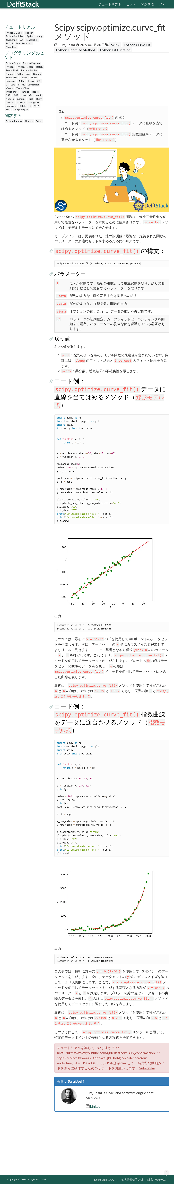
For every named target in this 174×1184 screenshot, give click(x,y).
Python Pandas (29, 70)
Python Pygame (31, 63)
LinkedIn (96, 1106)
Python (10, 66)
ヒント (131, 4)
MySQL (21, 102)
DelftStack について (106, 1179)
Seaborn (10, 81)
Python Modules (14, 36)
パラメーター (70, 274)
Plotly (34, 77)
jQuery (9, 88)
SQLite (22, 105)
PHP (15, 95)
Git (21, 39)
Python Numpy (34, 36)
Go (30, 95)
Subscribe (147, 1068)
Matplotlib (32, 39)
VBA (36, 105)
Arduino (10, 102)
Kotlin (39, 95)
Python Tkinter (25, 66)
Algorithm (11, 46)
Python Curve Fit (137, 45)
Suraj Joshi (67, 45)
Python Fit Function (115, 50)
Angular (25, 91)
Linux (31, 81)
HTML (21, 84)
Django (37, 73)
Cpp (13, 84)
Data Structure (24, 43)
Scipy (38, 121)
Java (23, 95)
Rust (30, 98)
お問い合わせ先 (156, 1179)
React (35, 91)
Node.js (10, 98)
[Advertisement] (114, 79)
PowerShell (12, 70)
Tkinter (29, 32)
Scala (8, 109)
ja (161, 4)
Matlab (21, 81)
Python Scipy (13, 63)
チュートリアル (110, 4)
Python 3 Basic (14, 32)
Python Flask (23, 73)
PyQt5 (9, 43)
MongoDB (34, 102)
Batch (39, 66)
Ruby (39, 98)
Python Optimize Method (75, 50)
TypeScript (12, 91)
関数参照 (147, 4)
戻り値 (62, 338)
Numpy (9, 73)
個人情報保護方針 (132, 1179)
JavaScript (11, 39)
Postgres (11, 105)
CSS (8, 95)
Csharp (21, 98)
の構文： (97, 117)
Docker (24, 77)
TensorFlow (22, 88)
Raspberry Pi (21, 109)
